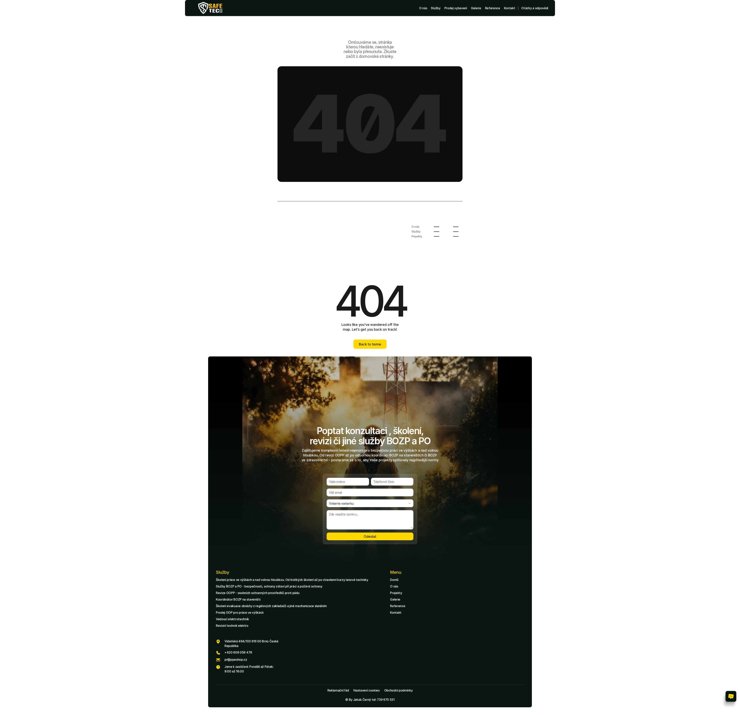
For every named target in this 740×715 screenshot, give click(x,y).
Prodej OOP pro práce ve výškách (240, 612)
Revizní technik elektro (232, 626)
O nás (394, 586)
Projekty (396, 593)
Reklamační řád (338, 690)
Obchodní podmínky (398, 690)
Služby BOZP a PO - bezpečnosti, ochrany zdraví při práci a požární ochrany (269, 586)
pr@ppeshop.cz (236, 659)
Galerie (395, 599)
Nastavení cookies (366, 690)
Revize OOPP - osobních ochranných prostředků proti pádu (257, 593)
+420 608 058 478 (238, 652)
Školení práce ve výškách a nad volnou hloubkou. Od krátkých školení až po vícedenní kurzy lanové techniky (292, 580)
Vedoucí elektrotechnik (232, 619)
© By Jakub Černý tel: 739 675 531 (369, 700)
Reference (397, 606)
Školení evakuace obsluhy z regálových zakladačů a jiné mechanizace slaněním (271, 606)
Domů (394, 580)
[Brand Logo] (210, 8)
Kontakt (395, 612)
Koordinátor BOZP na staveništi (238, 599)
